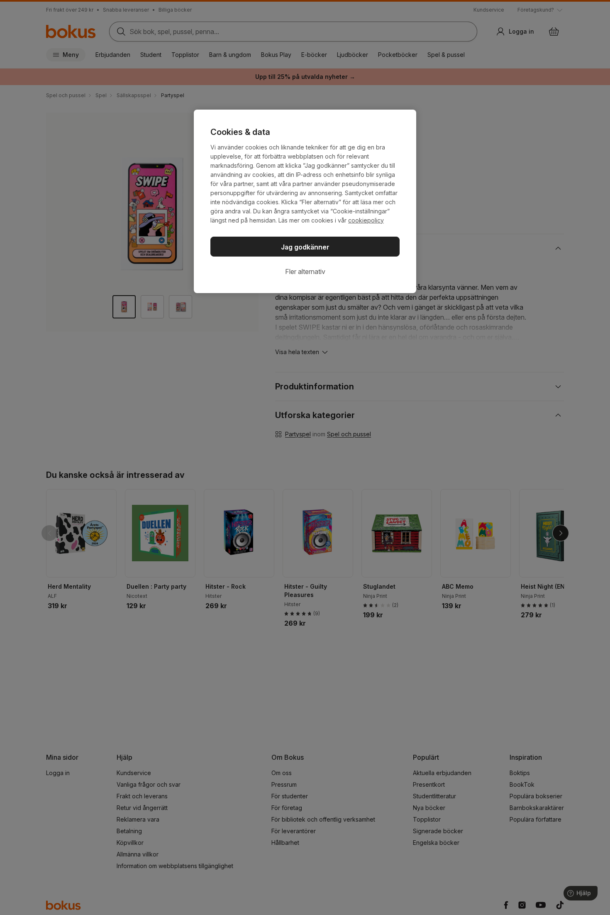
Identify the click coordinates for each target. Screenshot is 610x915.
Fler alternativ (305, 271)
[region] (305, 201)
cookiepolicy (366, 220)
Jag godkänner (305, 247)
